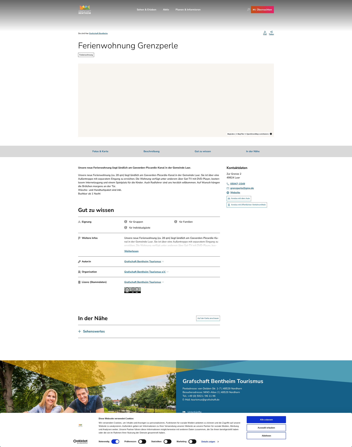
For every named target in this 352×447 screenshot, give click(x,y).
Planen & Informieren (188, 9)
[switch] (142, 441)
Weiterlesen (131, 251)
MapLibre (231, 134)
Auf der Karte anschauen (208, 318)
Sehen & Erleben (146, 9)
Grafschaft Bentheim (98, 33)
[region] (176, 100)
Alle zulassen (266, 419)
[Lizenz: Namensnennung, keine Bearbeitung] (132, 292)
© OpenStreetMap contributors (257, 134)
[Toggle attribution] (271, 134)
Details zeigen (208, 441)
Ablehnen (266, 436)
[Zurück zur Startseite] (85, 10)
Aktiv (166, 9)
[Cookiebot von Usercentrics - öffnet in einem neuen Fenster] (80, 442)
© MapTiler (240, 134)
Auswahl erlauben (266, 428)
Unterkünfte (195, 412)
